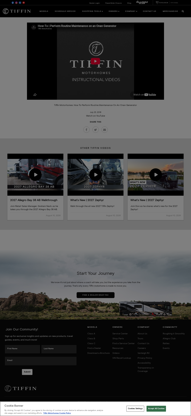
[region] (95, 408)
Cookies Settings (135, 409)
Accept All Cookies (156, 409)
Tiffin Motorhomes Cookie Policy (57, 413)
